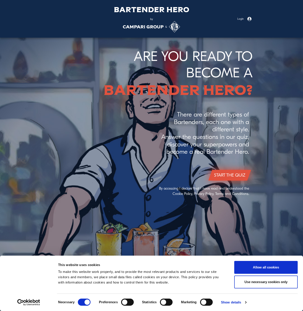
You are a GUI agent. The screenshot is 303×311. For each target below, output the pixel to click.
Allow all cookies (266, 267)
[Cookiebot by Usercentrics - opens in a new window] (28, 302)
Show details (231, 302)
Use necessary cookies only (265, 282)
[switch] (127, 302)
